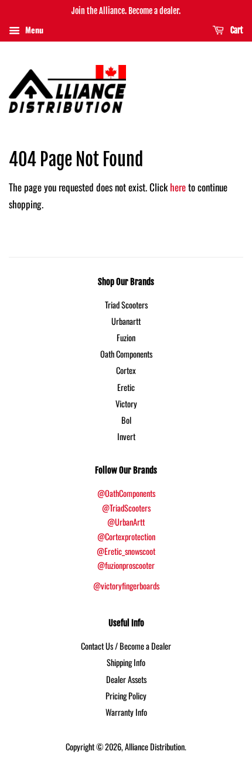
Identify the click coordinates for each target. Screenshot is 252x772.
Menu (33, 29)
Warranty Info (126, 712)
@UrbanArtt (126, 522)
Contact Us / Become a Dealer (126, 646)
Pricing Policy (126, 695)
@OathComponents (126, 493)
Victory (126, 403)
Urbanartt (126, 321)
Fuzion (126, 337)
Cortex (126, 370)
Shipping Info (126, 662)
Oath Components (126, 354)
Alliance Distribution (155, 746)
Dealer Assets (126, 679)
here (178, 187)
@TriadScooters (126, 508)
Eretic (126, 387)
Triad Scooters (126, 304)
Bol (126, 420)
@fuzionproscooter (126, 565)
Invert (126, 436)
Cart (236, 30)
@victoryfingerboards (126, 585)
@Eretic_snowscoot (126, 551)
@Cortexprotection (126, 536)
